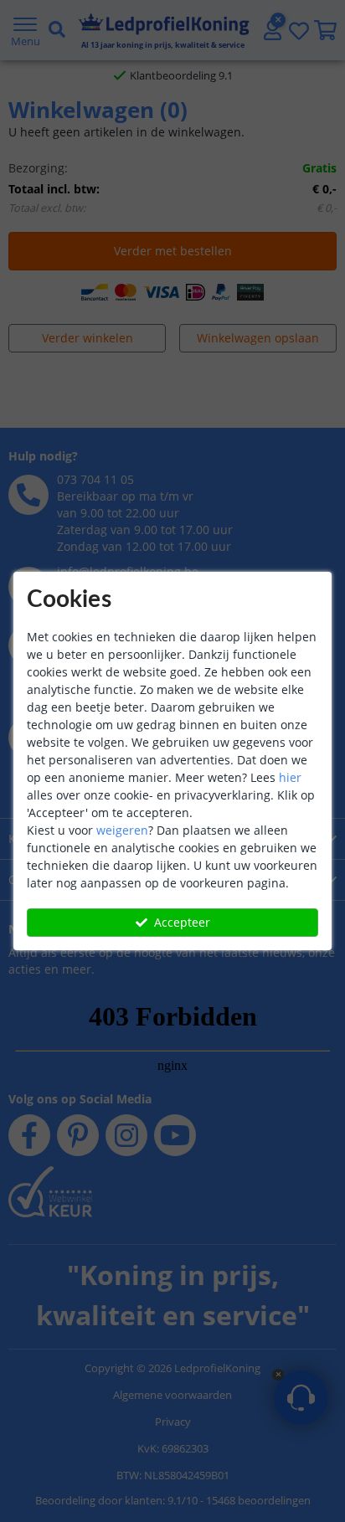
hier (290, 777)
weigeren (122, 830)
